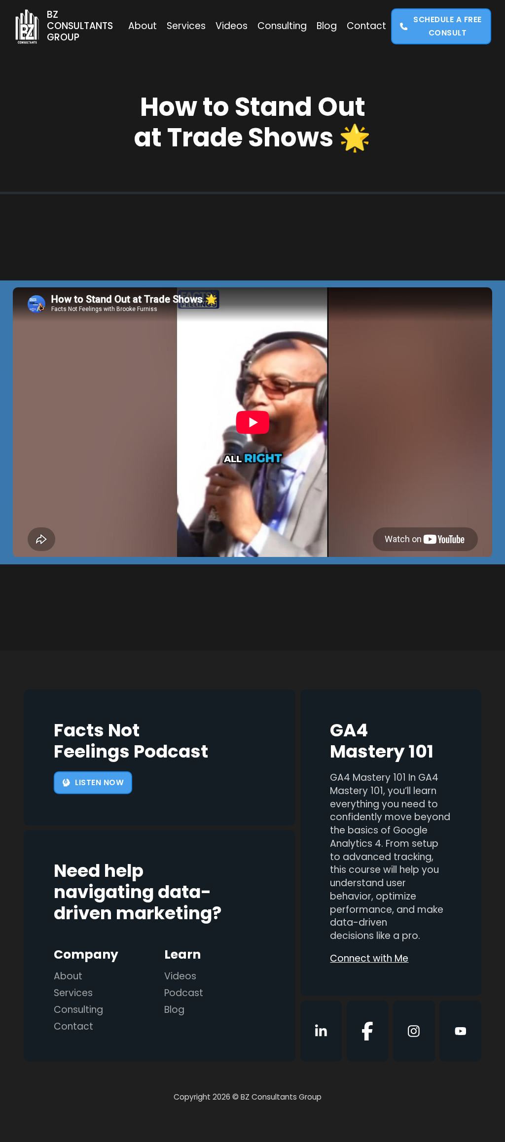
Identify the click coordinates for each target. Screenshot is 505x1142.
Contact (366, 26)
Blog (327, 26)
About (142, 26)
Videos (232, 26)
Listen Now (99, 782)
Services (186, 26)
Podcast (183, 993)
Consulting (282, 26)
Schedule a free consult (447, 26)
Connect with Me (369, 958)
